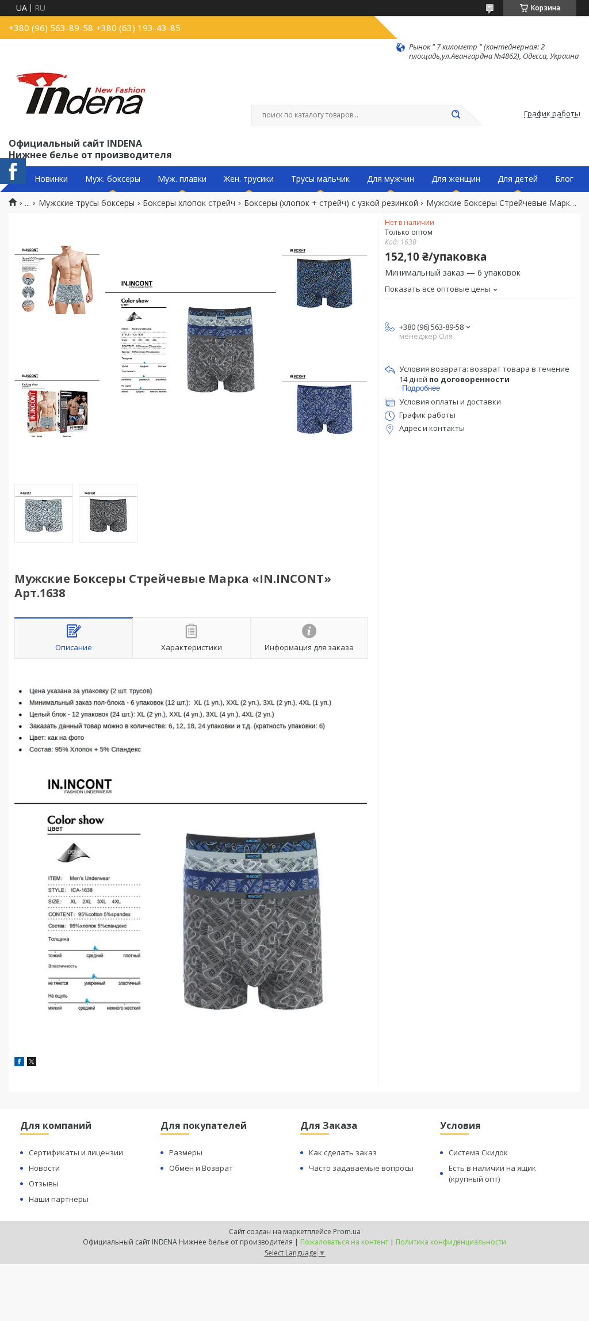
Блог (564, 179)
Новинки (51, 179)
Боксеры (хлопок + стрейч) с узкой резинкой (331, 203)
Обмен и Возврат (201, 1168)
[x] (31, 1062)
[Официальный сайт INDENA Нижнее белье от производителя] (83, 98)
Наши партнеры (59, 1199)
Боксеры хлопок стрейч (189, 203)
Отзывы (44, 1183)
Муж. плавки (182, 179)
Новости (44, 1168)
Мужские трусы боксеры (87, 203)
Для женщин (455, 179)
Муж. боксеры (112, 179)
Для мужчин (390, 179)
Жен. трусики (249, 179)
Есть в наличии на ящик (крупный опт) (492, 1173)
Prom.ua (347, 1231)
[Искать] (455, 115)
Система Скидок (478, 1152)
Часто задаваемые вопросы (361, 1168)
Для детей (518, 179)
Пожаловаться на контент (344, 1242)
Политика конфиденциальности (451, 1242)
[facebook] (19, 1062)
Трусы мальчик (320, 179)
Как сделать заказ (343, 1152)
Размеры (185, 1152)
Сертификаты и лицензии (76, 1152)
